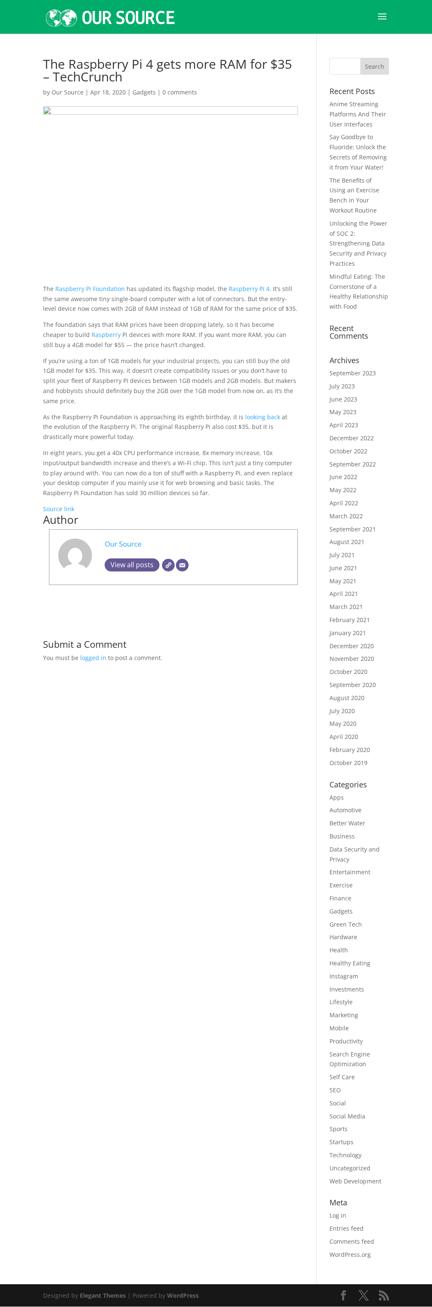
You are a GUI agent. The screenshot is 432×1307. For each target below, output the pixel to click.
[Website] (168, 565)
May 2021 (342, 581)
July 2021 (342, 555)
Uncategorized (349, 1168)
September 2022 (352, 464)
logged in (93, 658)
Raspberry (107, 335)
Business (342, 836)
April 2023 (343, 425)
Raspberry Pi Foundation (90, 289)
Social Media (347, 1116)
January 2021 (347, 633)
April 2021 (343, 594)
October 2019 (348, 763)
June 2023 (343, 399)
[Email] (182, 565)
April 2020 (343, 737)
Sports (338, 1129)
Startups (341, 1142)
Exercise (341, 885)
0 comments (179, 92)
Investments (346, 989)
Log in (337, 1215)
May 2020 (342, 724)
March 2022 (346, 516)
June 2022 (343, 477)
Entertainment (349, 872)
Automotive (345, 810)
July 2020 (342, 711)
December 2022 (351, 438)
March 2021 (346, 607)
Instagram (343, 976)
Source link (58, 509)
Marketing (343, 1015)
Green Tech (345, 924)
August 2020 (346, 698)
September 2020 (352, 685)
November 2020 (351, 659)
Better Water (347, 823)
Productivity (346, 1041)
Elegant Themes (103, 1295)
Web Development (355, 1181)
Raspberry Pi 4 (249, 289)
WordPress (183, 1295)
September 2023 (352, 373)
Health (338, 950)
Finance (340, 898)
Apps (336, 797)
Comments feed (351, 1241)
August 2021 (346, 542)
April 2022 (343, 503)
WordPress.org (350, 1254)
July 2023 (342, 386)
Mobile (339, 1028)
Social (337, 1103)
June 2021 (343, 568)
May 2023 (342, 412)
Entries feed (346, 1228)
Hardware (343, 937)
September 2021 (352, 529)
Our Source (67, 92)
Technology (345, 1155)
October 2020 (348, 672)
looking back (262, 417)
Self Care (342, 1077)
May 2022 (342, 490)
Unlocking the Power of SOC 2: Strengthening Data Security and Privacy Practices (358, 243)
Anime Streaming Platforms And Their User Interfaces (357, 114)
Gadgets (144, 92)
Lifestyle (341, 1002)
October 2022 (348, 451)
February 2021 (349, 620)
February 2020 (349, 750)
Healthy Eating (349, 963)
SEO (335, 1090)
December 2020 (351, 646)
